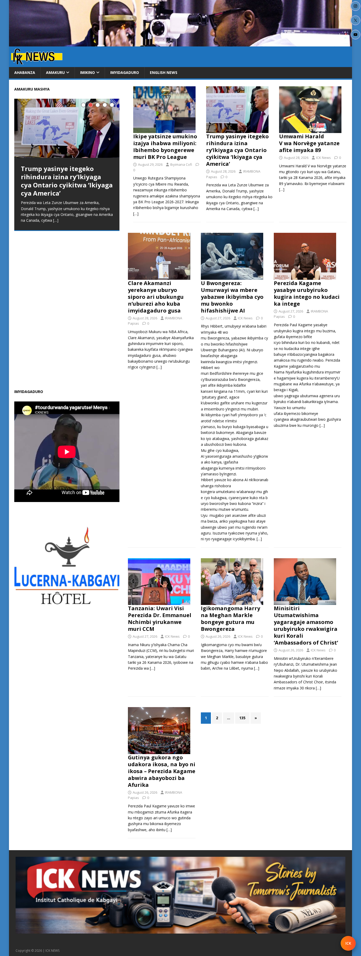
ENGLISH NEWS (163, 72)
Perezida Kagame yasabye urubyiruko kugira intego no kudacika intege (307, 293)
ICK (348, 943)
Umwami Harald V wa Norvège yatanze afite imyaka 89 (309, 143)
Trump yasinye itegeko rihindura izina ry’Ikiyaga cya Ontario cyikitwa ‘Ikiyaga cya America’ (237, 150)
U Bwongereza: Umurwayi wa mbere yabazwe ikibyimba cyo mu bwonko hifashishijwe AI (232, 297)
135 (242, 717)
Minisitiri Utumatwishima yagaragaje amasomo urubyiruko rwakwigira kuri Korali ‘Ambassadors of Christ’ (306, 625)
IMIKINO (87, 72)
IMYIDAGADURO (124, 72)
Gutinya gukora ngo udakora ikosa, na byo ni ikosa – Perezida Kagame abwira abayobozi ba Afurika (161, 771)
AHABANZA (24, 72)
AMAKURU (55, 72)
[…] (135, 213)
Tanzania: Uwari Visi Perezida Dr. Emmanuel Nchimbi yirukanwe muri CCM (159, 618)
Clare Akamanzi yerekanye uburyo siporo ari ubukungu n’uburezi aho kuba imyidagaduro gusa (156, 297)
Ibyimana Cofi (181, 164)
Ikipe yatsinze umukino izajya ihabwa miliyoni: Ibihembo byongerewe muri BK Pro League (165, 146)
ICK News (323, 157)
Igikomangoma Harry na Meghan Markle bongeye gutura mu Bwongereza (230, 618)
